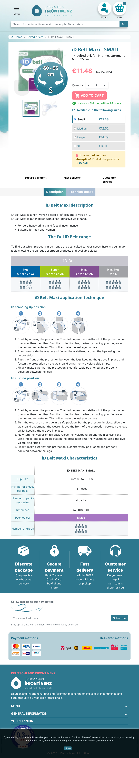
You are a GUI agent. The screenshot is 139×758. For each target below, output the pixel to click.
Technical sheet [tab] (81, 192)
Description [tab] (55, 192)
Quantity (77, 85)
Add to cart (89, 95)
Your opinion (22, 721)
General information (29, 713)
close (68, 748)
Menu (15, 706)
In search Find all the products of (97, 159)
